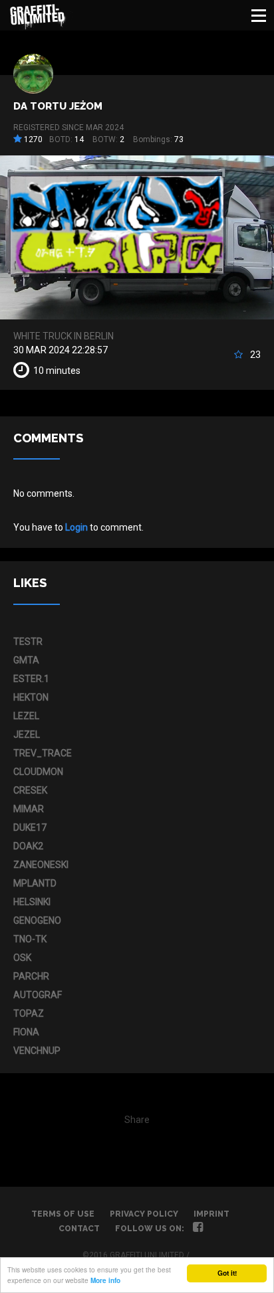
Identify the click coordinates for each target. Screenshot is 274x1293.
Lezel (26, 716)
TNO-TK (30, 939)
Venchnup (37, 1050)
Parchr (31, 976)
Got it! (227, 1273)
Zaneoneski (40, 864)
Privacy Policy (144, 1214)
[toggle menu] (259, 15)
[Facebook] (198, 1228)
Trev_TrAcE (42, 753)
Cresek (30, 790)
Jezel (26, 734)
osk (22, 957)
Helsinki (32, 902)
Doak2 (28, 846)
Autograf (37, 995)
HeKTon (31, 697)
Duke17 (30, 827)
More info (105, 1280)
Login (76, 527)
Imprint (211, 1214)
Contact (79, 1228)
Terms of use (62, 1214)
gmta (26, 660)
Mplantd (35, 883)
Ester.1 (31, 678)
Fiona (26, 1032)
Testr (28, 641)
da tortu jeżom (57, 106)
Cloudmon (38, 771)
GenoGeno (37, 920)
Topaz (28, 1013)
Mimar (28, 809)
